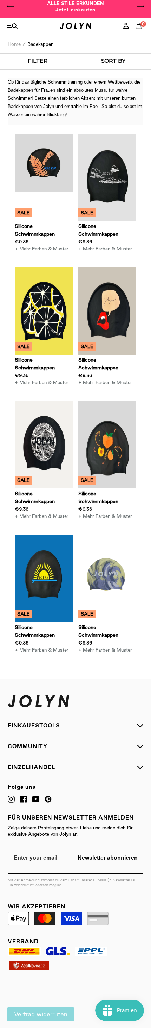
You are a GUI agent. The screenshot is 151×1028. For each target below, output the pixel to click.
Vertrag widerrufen (40, 1014)
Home (14, 44)
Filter (37, 61)
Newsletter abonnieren (108, 858)
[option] (75, 6)
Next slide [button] (140, 6)
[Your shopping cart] (140, 33)
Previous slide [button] (10, 6)
